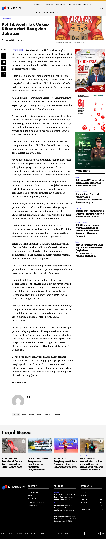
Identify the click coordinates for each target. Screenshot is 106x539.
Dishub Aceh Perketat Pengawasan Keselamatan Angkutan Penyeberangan (39, 464)
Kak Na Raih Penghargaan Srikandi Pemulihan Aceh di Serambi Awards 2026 (89, 214)
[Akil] (18, 401)
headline (47, 414)
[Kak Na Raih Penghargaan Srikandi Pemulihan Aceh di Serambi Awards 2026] (66, 445)
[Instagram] (86, 533)
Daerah (78, 177)
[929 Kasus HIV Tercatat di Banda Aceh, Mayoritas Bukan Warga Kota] (14, 445)
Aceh (24, 414)
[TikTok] (90, 533)
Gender (78, 208)
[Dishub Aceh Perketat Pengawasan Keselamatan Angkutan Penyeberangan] (40, 445)
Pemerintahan (81, 191)
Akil (23, 40)
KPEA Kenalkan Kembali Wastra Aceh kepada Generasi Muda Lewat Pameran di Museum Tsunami (87, 231)
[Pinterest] (3, 68)
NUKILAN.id (18, 50)
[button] (102, 8)
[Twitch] (94, 533)
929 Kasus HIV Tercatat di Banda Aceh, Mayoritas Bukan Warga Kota (89, 183)
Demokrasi (6, 19)
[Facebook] (3, 56)
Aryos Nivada (35, 414)
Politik (57, 414)
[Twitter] (3, 62)
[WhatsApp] (3, 74)
